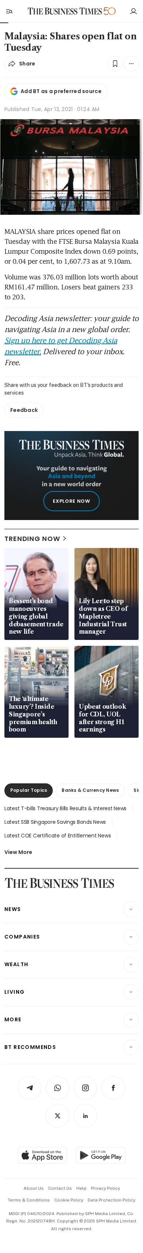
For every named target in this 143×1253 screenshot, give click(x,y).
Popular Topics (28, 790)
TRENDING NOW (32, 538)
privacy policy (105, 1188)
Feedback (24, 410)
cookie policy (68, 1200)
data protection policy (111, 1200)
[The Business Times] (64, 11)
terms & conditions (29, 1200)
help (81, 1188)
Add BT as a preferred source (61, 91)
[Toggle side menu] (9, 11)
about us (33, 1188)
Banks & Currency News (90, 790)
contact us (60, 1188)
